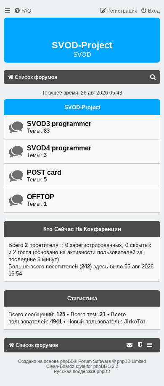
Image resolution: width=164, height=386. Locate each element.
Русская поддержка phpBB (82, 371)
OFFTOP (40, 196)
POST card (44, 172)
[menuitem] (22, 11)
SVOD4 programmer (59, 148)
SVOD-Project (82, 107)
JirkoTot (134, 321)
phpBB (67, 361)
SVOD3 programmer (59, 123)
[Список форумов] (82, 30)
